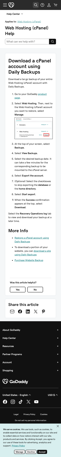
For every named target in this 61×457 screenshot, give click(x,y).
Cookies (43, 414)
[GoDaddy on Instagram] (12, 403)
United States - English (15, 395)
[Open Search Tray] (36, 5)
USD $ (51, 395)
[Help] (42, 5)
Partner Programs (12, 354)
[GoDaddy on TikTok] (20, 403)
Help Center (9, 338)
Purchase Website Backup (29, 260)
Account (7, 362)
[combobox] (27, 41)
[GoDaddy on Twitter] (28, 403)
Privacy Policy (29, 414)
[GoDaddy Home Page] (15, 381)
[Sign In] (49, 5)
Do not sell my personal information (30, 420)
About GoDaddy (11, 330)
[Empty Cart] (55, 5)
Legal (16, 414)
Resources (8, 346)
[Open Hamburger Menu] (4, 5)
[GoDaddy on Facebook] (5, 403)
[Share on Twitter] (36, 311)
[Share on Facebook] (20, 311)
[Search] (52, 41)
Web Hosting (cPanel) (29, 21)
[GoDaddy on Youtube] (36, 403)
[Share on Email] (12, 311)
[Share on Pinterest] (43, 311)
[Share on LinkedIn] (28, 311)
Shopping (8, 370)
